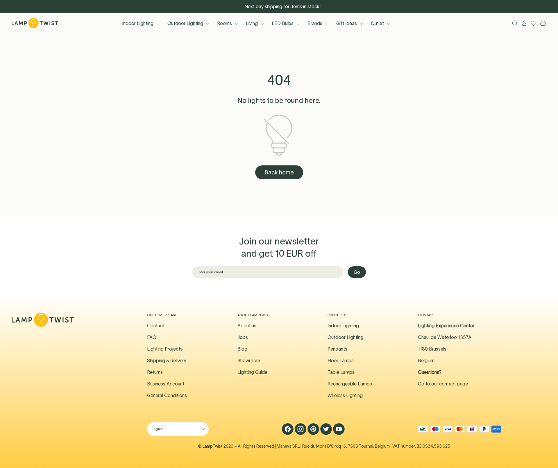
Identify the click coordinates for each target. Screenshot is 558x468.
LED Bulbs (283, 23)
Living (252, 23)
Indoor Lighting (137, 23)
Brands (314, 23)
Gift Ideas (346, 23)
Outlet (377, 23)
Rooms (224, 23)
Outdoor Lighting (185, 23)
